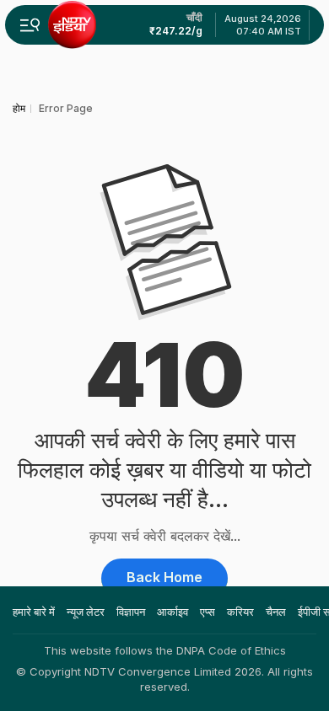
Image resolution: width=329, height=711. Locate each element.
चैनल (276, 611)
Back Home (164, 577)
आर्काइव (172, 611)
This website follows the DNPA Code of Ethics (165, 650)
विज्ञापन (130, 611)
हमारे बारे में (34, 611)
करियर (240, 611)
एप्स (207, 611)
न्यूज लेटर (86, 611)
